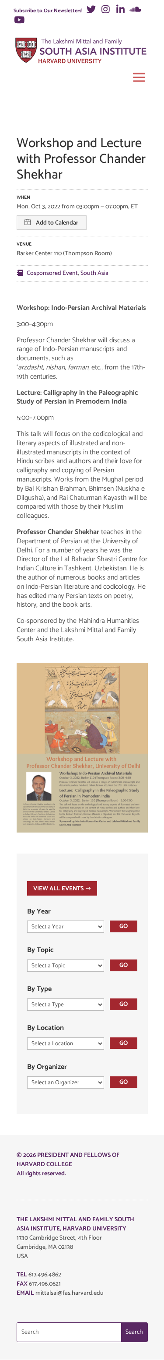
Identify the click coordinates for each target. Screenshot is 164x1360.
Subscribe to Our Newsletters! (48, 11)
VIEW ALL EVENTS (58, 889)
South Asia (94, 273)
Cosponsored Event (52, 273)
